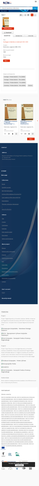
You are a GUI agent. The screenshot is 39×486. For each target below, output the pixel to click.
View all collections (6, 209)
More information (24, 463)
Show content (8, 28)
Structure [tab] (30, 35)
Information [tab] (19, 35)
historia (30, 85)
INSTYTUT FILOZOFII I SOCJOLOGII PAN (14, 414)
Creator (4, 222)
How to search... (4, 11)
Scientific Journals (6, 187)
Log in (3, 292)
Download (8, 32)
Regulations (5, 268)
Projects (4, 255)
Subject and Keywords (7, 239)
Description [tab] (7, 35)
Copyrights (4, 265)
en (35, 15)
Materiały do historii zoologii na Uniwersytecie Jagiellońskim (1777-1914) (26, 122)
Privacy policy (5, 275)
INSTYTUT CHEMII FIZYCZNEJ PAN (21, 410)
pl (32, 15)
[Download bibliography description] (9, 134)
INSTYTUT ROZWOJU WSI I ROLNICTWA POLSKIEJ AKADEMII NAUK (16, 439)
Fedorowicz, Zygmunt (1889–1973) (12, 47)
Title (3, 218)
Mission (4, 248)
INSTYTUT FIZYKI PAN (23, 443)
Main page (4, 175)
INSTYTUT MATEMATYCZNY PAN (9, 397)
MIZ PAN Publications (7, 191)
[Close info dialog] (28, 15)
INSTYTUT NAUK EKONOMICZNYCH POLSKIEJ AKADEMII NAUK (19, 438)
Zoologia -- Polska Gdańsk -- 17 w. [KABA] (14, 77)
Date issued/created (7, 232)
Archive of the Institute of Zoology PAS (11, 194)
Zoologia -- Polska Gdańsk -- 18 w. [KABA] (14, 79)
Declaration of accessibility (8, 278)
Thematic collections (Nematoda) (10, 204)
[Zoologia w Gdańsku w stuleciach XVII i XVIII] (6, 22)
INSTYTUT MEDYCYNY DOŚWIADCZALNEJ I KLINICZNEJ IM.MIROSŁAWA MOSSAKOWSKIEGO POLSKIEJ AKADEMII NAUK (16, 422)
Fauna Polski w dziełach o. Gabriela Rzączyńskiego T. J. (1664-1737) (10, 122)
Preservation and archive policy (10, 271)
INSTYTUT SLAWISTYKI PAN (8, 428)
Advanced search (33, 11)
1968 (4, 52)
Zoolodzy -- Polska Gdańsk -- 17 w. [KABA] (14, 82)
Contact (4, 281)
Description (5, 235)
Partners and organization (8, 251)
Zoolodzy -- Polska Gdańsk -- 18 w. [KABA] (14, 85)
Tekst (4, 57)
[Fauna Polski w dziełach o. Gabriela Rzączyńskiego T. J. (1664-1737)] (10, 112)
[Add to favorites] (25, 15)
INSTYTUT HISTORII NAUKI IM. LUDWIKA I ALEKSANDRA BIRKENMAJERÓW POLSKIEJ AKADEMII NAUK (18, 436)
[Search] (35, 8)
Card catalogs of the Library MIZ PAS (11, 197)
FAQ (3, 261)
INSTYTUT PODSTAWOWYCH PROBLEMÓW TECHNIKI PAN (22, 426)
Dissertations (5, 201)
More (30, 139)
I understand (19, 465)
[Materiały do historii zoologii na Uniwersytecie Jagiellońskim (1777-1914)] (27, 112)
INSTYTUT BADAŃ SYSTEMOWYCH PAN (18, 401)
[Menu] (35, 1)
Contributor (5, 225)
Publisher (4, 228)
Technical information (7, 258)
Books (3, 184)
